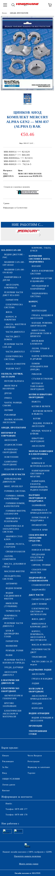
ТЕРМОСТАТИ (13, 611)
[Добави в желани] (48, 185)
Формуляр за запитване (39, 767)
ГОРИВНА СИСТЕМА (15, 491)
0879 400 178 (21, 815)
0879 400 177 (21, 809)
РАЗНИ (9, 655)
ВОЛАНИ (36, 266)
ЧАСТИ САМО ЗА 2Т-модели (41, 663)
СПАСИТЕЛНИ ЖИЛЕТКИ (38, 571)
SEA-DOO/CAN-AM (11, 250)
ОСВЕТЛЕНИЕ (11, 457)
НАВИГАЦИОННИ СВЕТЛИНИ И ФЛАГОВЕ (40, 474)
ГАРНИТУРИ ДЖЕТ (41, 599)
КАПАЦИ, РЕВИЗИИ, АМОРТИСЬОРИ (41, 324)
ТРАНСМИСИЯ (39, 657)
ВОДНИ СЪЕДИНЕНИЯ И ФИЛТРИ (12, 596)
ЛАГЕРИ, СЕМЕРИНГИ (9, 557)
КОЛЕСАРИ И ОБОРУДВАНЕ (36, 690)
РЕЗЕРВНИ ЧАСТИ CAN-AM (13, 345)
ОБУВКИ (8, 410)
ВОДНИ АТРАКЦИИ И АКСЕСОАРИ (42, 719)
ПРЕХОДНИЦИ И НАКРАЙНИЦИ (39, 287)
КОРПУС (33, 302)
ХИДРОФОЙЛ (38, 590)
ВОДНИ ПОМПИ (14, 588)
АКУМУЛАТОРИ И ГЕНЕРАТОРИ (13, 697)
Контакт (6, 790)
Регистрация (33, 761)
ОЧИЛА (8, 398)
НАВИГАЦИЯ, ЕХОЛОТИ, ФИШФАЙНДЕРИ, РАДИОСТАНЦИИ (39, 485)
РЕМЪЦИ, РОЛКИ (14, 650)
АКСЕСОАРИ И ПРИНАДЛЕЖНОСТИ (41, 697)
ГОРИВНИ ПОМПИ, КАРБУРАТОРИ (14, 504)
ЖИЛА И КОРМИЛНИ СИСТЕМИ (42, 272)
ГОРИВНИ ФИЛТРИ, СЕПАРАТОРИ (15, 512)
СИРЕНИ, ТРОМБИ (41, 565)
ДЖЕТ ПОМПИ (39, 604)
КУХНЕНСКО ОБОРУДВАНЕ (10, 450)
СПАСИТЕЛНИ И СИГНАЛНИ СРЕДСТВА (38, 538)
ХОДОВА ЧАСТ (13, 369)
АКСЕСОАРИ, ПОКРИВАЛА (11, 286)
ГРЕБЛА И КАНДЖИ (42, 679)
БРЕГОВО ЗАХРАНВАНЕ (10, 704)
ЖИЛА (9, 312)
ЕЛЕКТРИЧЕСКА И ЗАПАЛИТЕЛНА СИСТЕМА (13, 529)
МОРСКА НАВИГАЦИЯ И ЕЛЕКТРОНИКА (41, 452)
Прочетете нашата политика (27, 856)
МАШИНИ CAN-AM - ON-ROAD (14, 271)
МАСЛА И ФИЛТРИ (15, 364)
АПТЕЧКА (37, 545)
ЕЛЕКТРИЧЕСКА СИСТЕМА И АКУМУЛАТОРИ (39, 612)
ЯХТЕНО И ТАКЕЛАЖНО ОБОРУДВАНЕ (37, 386)
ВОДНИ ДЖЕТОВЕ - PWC (13, 256)
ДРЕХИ (7, 393)
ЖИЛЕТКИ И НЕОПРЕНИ (10, 387)
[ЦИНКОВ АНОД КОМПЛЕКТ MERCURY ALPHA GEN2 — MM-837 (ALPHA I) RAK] (27, 89)
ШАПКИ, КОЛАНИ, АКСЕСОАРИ (13, 421)
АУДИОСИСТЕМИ (13, 445)
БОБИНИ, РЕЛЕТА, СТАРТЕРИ (14, 545)
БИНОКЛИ (37, 458)
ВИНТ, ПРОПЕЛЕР (13, 486)
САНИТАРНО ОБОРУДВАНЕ (10, 463)
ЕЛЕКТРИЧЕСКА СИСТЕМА (13, 306)
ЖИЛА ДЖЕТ (38, 619)
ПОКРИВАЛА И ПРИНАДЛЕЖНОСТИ (41, 511)
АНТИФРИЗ (11, 584)
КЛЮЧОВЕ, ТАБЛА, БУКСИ (41, 249)
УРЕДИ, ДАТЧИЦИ (13, 667)
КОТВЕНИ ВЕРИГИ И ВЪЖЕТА (42, 412)
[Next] (39, 234)
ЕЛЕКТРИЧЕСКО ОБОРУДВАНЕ (10, 689)
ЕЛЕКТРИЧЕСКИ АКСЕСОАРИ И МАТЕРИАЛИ (12, 714)
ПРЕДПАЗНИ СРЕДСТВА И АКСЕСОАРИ (37, 557)
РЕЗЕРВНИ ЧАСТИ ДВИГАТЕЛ (13, 624)
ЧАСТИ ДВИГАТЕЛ (15, 332)
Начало (4, 13)
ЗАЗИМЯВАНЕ (39, 505)
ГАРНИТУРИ (12, 300)
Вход (4, 773)
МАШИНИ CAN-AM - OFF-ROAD (14, 263)
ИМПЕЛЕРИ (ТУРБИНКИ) (11, 604)
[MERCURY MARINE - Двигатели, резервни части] (27, 235)
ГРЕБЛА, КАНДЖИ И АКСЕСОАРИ (41, 316)
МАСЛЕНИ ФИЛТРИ (14, 571)
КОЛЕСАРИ (37, 708)
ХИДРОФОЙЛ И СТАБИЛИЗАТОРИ (38, 579)
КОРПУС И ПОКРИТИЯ (10, 318)
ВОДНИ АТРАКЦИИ (39, 713)
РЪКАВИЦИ (10, 415)
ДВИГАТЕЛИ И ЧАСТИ (13, 474)
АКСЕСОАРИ (10, 440)
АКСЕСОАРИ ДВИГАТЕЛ (10, 673)
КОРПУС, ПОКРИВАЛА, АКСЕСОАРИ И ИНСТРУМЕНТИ (38, 635)
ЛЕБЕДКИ (37, 703)
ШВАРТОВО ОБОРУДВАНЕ (37, 439)
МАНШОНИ (11, 646)
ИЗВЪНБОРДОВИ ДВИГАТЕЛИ (12, 480)
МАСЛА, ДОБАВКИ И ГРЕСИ (14, 565)
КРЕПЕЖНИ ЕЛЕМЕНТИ (37, 342)
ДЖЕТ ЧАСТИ (36, 595)
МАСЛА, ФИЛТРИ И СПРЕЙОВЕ (15, 325)
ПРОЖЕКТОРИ (39, 525)
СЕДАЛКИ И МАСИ (14, 469)
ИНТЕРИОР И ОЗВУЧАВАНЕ (8, 434)
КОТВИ (36, 419)
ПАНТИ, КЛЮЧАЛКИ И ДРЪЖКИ (41, 357)
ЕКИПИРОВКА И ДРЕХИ (12, 278)
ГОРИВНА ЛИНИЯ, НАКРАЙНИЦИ (14, 497)
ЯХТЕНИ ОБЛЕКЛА (14, 381)
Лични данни (8, 785)
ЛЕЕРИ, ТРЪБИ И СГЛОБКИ (39, 350)
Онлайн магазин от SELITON (27, 873)
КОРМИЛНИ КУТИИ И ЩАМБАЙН (41, 279)
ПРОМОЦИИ (35, 726)
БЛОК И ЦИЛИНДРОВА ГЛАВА (11, 634)
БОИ (34, 306)
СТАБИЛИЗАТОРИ (41, 585)
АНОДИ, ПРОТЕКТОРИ (19, 13)
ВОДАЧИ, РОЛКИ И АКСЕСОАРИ (42, 424)
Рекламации (8, 761)
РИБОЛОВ (37, 374)
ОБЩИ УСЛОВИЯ (11, 779)
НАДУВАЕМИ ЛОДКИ (40, 670)
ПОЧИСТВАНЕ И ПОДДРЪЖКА (39, 519)
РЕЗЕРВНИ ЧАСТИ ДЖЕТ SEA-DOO (13, 293)
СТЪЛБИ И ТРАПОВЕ (42, 379)
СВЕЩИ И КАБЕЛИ (15, 552)
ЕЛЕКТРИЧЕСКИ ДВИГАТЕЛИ (10, 681)
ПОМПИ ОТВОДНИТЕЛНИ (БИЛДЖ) (39, 367)
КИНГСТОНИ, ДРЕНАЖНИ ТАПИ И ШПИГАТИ (40, 333)
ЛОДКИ (35, 683)
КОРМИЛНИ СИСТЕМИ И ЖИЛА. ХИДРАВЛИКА (40, 259)
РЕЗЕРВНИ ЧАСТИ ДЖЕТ (40, 650)
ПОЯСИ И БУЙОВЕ (41, 550)
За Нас (5, 767)
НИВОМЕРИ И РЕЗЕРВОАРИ (12, 519)
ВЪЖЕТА (36, 402)
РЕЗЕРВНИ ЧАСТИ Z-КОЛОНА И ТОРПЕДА (14, 661)
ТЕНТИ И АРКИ (40, 530)
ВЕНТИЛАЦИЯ (39, 311)
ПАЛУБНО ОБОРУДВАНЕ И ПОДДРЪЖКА (37, 498)
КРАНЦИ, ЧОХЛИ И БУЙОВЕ (40, 432)
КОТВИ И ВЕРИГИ (41, 406)
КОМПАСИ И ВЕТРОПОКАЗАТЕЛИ (41, 464)
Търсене (31, 773)
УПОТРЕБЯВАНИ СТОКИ (38, 732)
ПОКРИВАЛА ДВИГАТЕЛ (10, 617)
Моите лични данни (28, 864)
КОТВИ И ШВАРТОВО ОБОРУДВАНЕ (40, 395)
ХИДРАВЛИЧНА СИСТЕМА (39, 295)
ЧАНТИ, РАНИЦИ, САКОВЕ (12, 404)
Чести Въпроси (35, 756)
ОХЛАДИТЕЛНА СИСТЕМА (12, 577)
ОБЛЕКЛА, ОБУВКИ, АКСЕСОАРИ (12, 375)
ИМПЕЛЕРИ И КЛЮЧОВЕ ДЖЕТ (39, 625)
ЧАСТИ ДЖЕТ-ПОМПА (12, 338)
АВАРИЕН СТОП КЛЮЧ (13, 537)
